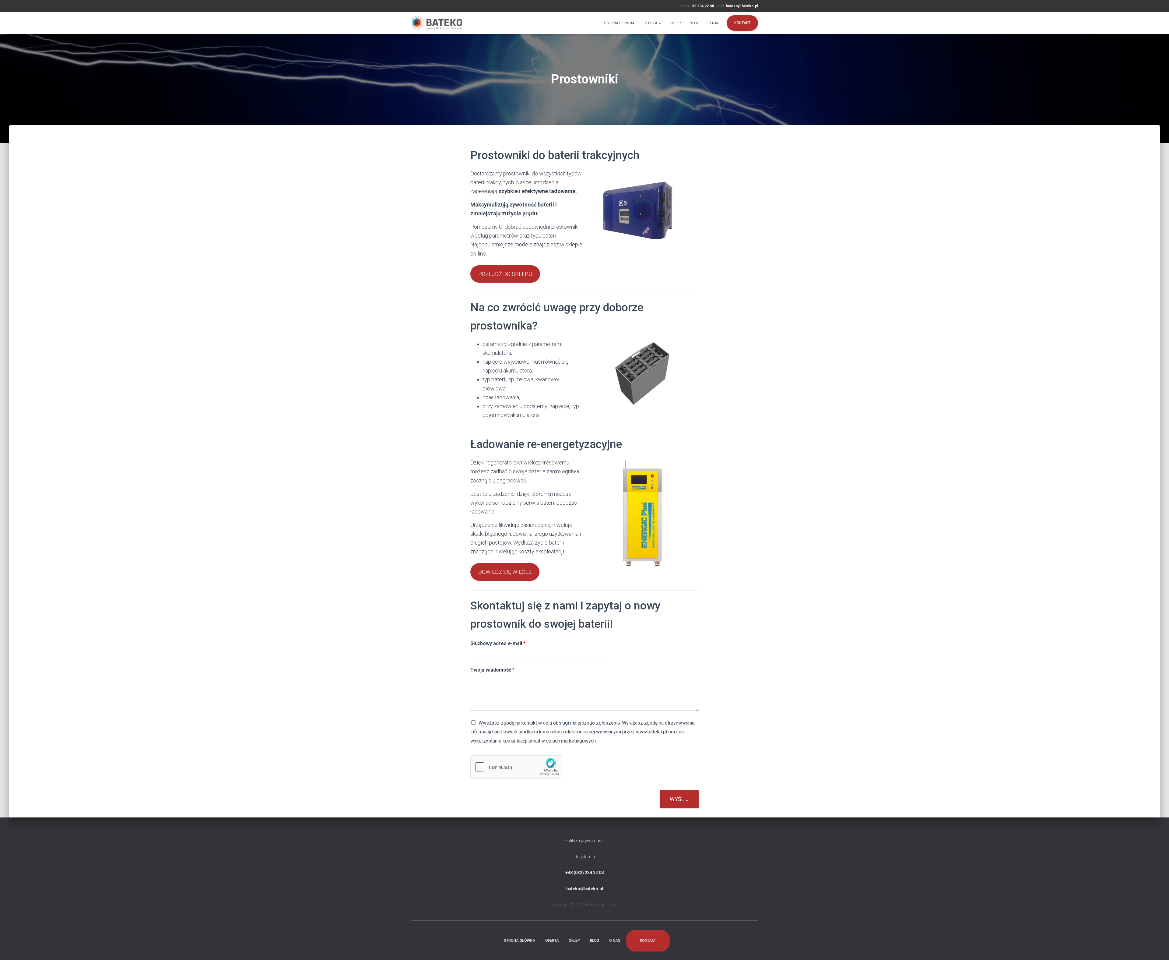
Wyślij (679, 799)
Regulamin (584, 856)
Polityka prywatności (585, 840)
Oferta (651, 23)
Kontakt (742, 23)
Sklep (675, 23)
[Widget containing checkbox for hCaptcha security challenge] (516, 766)
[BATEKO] (436, 23)
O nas (713, 23)
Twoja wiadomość (492, 670)
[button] (659, 23)
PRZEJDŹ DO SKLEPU (505, 274)
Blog (694, 23)
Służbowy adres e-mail (497, 643)
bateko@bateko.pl (584, 888)
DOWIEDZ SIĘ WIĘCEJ (505, 572)
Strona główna (619, 23)
